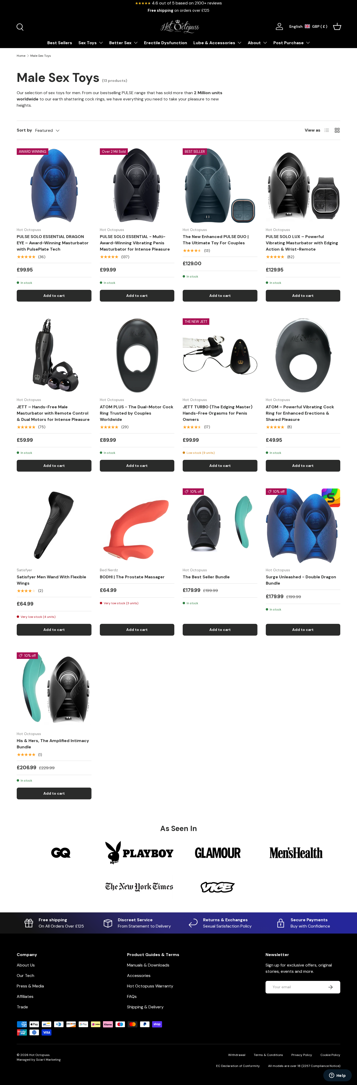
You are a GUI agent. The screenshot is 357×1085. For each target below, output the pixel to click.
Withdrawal (236, 1055)
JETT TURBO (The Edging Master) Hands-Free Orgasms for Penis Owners (217, 413)
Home (21, 56)
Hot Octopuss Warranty (150, 986)
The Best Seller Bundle (206, 577)
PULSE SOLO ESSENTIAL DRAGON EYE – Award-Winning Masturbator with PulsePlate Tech (53, 243)
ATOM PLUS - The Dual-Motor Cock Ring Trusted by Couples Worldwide (136, 413)
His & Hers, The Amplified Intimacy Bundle (53, 744)
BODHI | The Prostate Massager (132, 577)
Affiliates (25, 996)
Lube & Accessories (214, 43)
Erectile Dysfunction (165, 43)
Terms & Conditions (268, 1055)
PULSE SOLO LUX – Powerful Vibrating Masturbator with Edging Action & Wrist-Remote (302, 243)
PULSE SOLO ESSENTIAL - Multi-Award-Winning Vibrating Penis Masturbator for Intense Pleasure (135, 243)
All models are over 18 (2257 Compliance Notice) (304, 1066)
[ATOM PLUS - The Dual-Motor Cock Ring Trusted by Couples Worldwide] (137, 355)
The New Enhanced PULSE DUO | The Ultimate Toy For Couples (216, 240)
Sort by (24, 130)
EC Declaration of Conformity (238, 1066)
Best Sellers (59, 43)
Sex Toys (87, 43)
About (254, 43)
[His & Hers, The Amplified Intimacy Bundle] (54, 689)
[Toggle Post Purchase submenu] (308, 42)
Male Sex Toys (40, 56)
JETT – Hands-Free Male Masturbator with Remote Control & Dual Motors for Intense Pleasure (53, 413)
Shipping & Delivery (145, 1007)
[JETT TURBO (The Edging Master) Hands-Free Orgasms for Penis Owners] (220, 355)
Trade (22, 1007)
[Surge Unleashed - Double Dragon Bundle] (303, 525)
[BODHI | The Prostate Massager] (137, 525)
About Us (26, 965)
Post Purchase (288, 43)
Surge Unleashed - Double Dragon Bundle (301, 580)
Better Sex (120, 43)
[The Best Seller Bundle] (220, 525)
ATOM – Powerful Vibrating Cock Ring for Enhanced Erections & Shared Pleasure (300, 413)
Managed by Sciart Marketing (39, 1060)
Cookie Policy (330, 1055)
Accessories (139, 975)
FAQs (132, 996)
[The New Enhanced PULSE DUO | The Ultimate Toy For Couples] (220, 185)
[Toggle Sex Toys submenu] (101, 42)
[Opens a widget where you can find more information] (337, 1075)
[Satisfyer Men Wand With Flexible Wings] (54, 525)
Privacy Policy (301, 1055)
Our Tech (25, 975)
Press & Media (30, 986)
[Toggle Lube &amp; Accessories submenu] (239, 42)
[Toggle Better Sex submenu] (136, 42)
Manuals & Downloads (148, 965)
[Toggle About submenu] (265, 42)
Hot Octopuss (39, 1055)
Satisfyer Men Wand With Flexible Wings (51, 580)
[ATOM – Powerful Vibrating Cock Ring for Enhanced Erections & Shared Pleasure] (303, 355)
